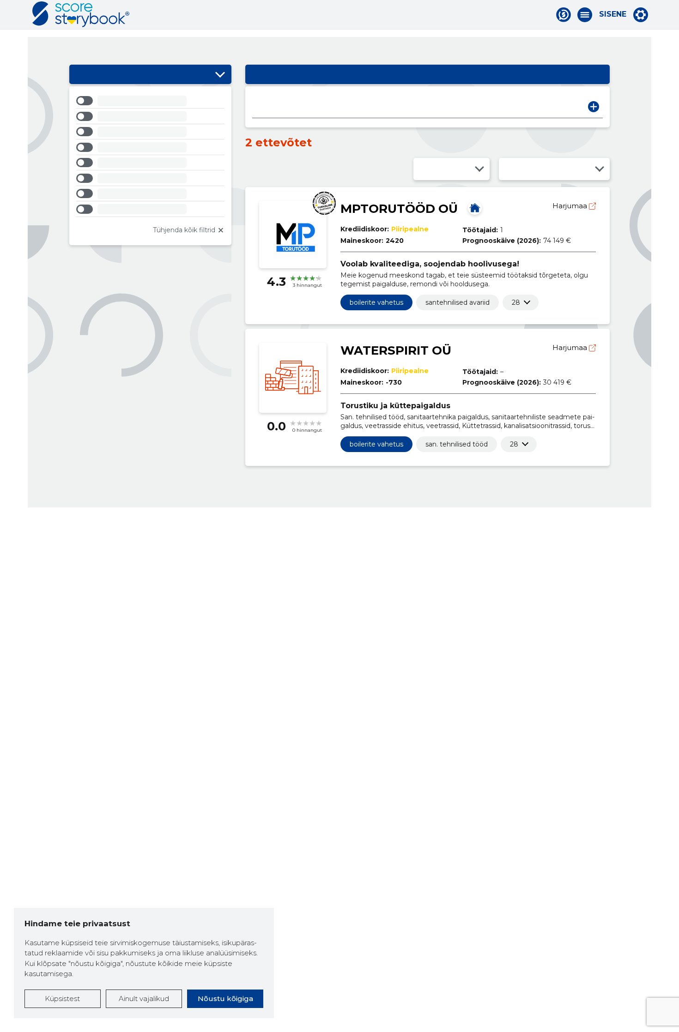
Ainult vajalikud (144, 998)
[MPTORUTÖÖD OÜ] (475, 208)
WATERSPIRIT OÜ (395, 350)
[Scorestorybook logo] (80, 14)
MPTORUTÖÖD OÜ (399, 208)
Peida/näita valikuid (219, 74)
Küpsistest (62, 998)
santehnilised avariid (457, 302)
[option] (150, 102)
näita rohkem (516, 302)
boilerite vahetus (376, 302)
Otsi (593, 107)
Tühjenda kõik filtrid (184, 230)
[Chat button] (563, 14)
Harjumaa (570, 205)
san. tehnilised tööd (456, 444)
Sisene (612, 14)
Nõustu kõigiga (225, 998)
